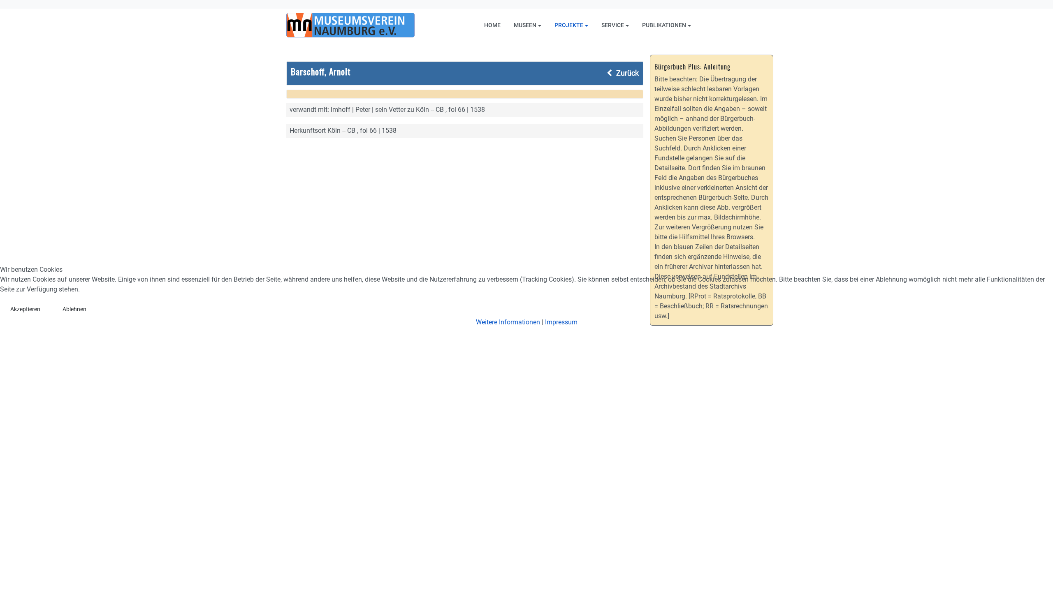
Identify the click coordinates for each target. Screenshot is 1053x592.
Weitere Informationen (508, 322)
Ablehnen (74, 309)
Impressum (561, 322)
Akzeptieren (25, 309)
